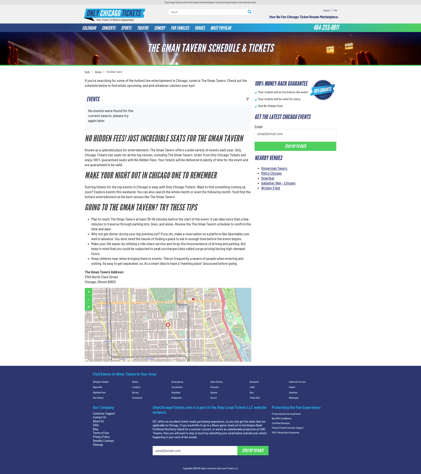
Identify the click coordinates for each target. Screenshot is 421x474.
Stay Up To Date (235, 78)
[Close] (257, 33)
